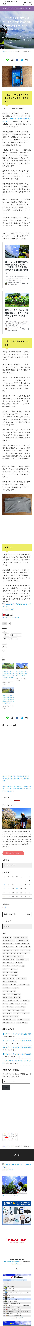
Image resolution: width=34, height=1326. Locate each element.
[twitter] (15, 1155)
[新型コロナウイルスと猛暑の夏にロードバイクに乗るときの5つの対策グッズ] (8, 666)
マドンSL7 (9, 1010)
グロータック (23, 959)
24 (4, 896)
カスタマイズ (23, 953)
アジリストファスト (11, 950)
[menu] (30, 3)
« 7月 (4, 907)
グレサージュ (9, 959)
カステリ (8, 956)
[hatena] (22, 60)
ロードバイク (13, 37)
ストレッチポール (10, 972)
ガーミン (19, 956)
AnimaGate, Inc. (17, 1264)
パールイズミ (9, 991)
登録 (6, 1087)
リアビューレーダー (22, 1013)
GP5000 (8, 937)
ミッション (18, 40)
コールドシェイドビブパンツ (14, 966)
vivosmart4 (9, 940)
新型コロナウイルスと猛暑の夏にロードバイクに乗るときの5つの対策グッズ (8, 675)
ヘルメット (8, 1003)
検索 (28, 914)
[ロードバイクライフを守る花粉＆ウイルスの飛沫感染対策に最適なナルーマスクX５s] (8, 690)
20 (17, 892)
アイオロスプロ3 (10, 947)
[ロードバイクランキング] (14, 1193)
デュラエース (9, 978)
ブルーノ (25, 1000)
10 (4, 888)
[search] (25, 3)
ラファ (7, 1013)
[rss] (19, 1155)
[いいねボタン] (4, 623)
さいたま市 (8, 943)
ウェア (6, 37)
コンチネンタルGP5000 (13, 962)
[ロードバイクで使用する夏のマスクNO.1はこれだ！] (22, 666)
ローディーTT (9, 1019)
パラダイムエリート (11, 988)
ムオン (20, 1010)
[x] (12, 60)
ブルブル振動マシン (11, 1000)
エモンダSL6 (9, 953)
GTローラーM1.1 (21, 937)
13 (17, 888)
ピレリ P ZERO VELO (12, 997)
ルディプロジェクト (11, 1016)
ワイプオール (9, 1022)
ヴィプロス (23, 1022)
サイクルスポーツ (10, 969)
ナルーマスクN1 (10, 981)
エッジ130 (26, 950)
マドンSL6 (20, 1007)
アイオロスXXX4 (22, 943)
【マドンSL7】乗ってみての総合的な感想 (16, 1034)
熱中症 (9, 42)
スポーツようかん (10, 975)
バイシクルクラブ (11, 984)
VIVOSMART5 (23, 940)
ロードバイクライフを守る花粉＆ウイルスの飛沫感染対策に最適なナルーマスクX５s (8, 699)
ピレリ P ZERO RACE (12, 994)
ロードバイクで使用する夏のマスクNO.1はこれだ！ (22, 673)
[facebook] (17, 60)
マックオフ (8, 1007)
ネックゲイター (9, 40)
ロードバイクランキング (10, 617)
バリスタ (25, 984)
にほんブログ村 (8, 609)
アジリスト (25, 947)
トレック (22, 978)
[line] (7, 60)
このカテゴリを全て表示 (17, 1317)
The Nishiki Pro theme (11, 1261)
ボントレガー (22, 1003)
